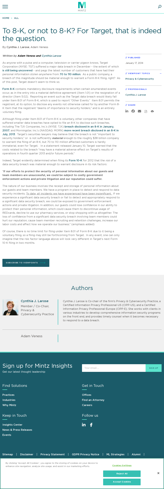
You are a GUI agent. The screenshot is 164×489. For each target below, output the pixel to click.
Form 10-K (75, 160)
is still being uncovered (17, 70)
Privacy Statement (53, 454)
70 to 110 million (70, 74)
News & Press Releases (17, 430)
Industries (8, 400)
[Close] (158, 473)
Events (6, 435)
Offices (86, 395)
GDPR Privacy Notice (85, 454)
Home (5, 18)
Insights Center (12, 425)
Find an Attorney (93, 400)
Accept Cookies (122, 482)
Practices (8, 395)
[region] (82, 473)
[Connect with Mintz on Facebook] (93, 426)
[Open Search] (160, 7)
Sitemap (7, 454)
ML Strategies (115, 454)
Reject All (121, 474)
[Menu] (5, 7)
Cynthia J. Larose (18, 47)
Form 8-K (8, 89)
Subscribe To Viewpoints (22, 263)
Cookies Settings (121, 466)
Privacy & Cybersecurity (139, 79)
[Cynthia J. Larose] (10, 307)
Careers (87, 405)
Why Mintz (9, 405)
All (16, 18)
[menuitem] (6, 18)
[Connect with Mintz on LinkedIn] (85, 426)
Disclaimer (26, 454)
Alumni (136, 454)
